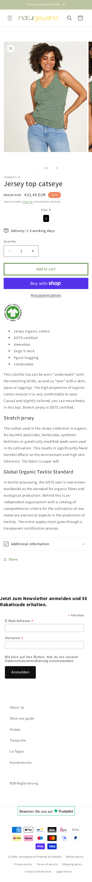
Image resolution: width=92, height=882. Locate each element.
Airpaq (15, 729)
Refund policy (75, 856)
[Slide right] (57, 168)
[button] (9, 18)
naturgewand (27, 856)
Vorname (14, 638)
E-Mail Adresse (19, 621)
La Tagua (17, 751)
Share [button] (13, 559)
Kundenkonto (21, 762)
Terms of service (47, 864)
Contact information (38, 871)
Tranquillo (18, 740)
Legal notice (64, 871)
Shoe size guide (22, 718)
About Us (17, 707)
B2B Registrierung (24, 783)
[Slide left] (35, 168)
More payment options (46, 295)
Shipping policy (72, 864)
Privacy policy (23, 864)
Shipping (27, 201)
